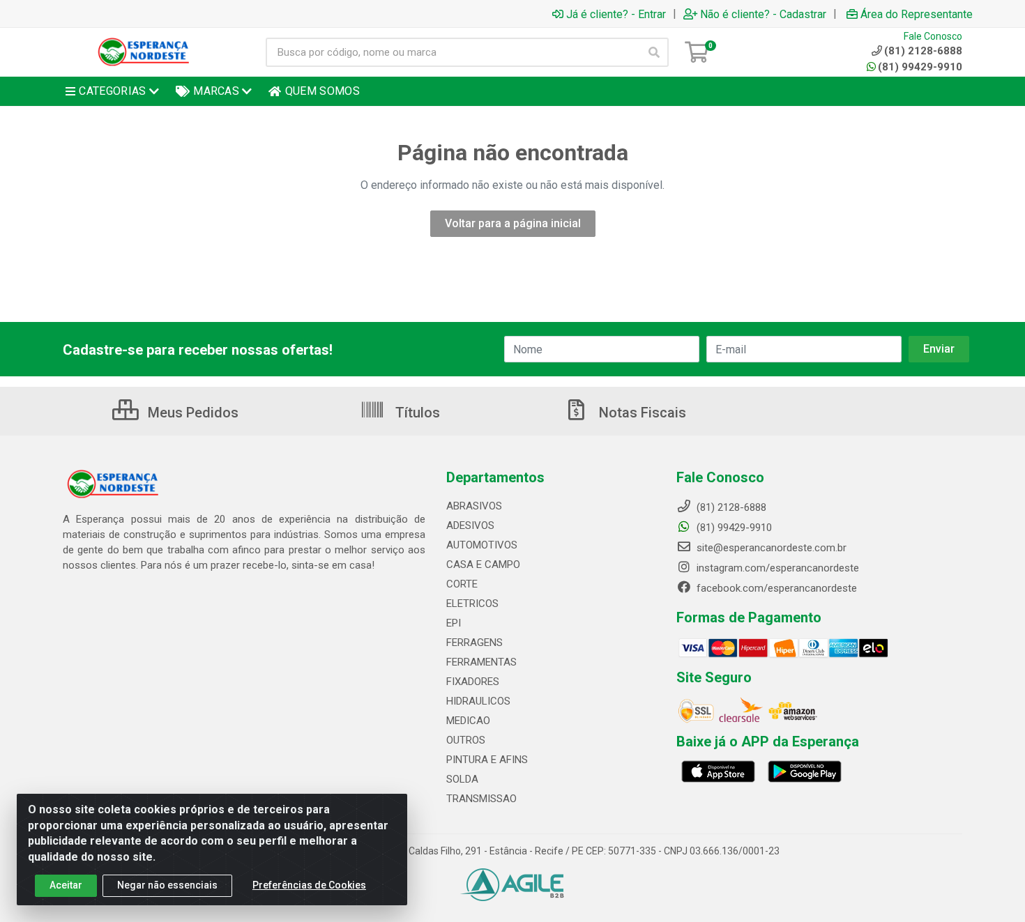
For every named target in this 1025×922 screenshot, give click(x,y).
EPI (453, 623)
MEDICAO (468, 720)
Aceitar (66, 885)
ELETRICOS (472, 603)
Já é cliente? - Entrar (616, 14)
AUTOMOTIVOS (481, 545)
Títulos (416, 412)
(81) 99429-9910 (920, 67)
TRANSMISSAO (481, 798)
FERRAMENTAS (481, 662)
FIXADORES (472, 681)
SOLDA (462, 779)
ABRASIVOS (474, 506)
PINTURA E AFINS (487, 759)
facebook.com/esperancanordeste (775, 588)
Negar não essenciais (167, 885)
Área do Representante (916, 14)
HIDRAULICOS (478, 701)
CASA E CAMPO (483, 564)
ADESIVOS (470, 525)
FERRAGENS (474, 642)
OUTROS (465, 740)
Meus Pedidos (191, 412)
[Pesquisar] (654, 52)
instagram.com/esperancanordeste (776, 568)
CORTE (462, 584)
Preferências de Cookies (309, 885)
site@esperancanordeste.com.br (770, 547)
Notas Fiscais (640, 412)
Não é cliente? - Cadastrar (763, 14)
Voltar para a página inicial (513, 223)
